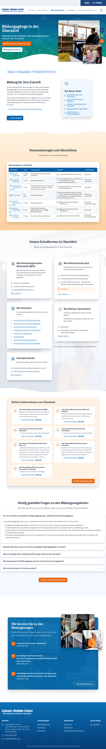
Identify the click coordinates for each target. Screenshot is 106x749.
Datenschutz (68, 728)
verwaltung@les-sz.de (12, 739)
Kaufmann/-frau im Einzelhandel (25, 327)
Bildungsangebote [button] (57, 10)
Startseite (32, 10)
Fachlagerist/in (19, 337)
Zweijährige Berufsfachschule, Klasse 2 (16, 187)
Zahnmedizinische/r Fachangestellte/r (27, 343)
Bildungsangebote (24, 72)
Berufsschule (16, 195)
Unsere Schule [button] (43, 10)
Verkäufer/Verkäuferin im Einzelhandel (27, 330)
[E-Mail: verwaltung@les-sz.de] (102, 35)
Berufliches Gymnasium (15, 216)
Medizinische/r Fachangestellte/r (25, 340)
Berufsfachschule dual (15, 180)
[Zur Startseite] (13, 10)
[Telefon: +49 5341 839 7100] (102, 30)
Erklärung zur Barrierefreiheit (74, 731)
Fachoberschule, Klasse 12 (15, 209)
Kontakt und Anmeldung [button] (87, 10)
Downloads (41, 731)
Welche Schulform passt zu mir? (15, 44)
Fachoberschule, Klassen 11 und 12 (16, 202)
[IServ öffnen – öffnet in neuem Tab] (87, 3)
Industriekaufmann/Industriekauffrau (27, 320)
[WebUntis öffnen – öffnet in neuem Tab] (97, 3)
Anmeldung (41, 728)
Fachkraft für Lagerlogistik (23, 333)
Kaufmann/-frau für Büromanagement (27, 324)
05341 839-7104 (22, 679)
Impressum (68, 724)
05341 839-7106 (22, 664)
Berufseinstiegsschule (16, 174)
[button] (102, 41)
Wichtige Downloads (10, 50)
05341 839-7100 (22, 646)
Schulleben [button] (71, 10)
